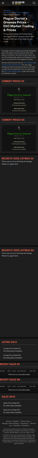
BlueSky (16, 421)
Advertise (17, 425)
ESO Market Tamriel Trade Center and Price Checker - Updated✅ (16, 13)
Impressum (24, 423)
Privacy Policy (25, 421)
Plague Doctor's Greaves (19, 95)
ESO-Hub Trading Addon (12, 71)
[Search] (34, 3)
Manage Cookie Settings (10, 423)
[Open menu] (3, 3)
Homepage (7, 10)
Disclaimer (25, 425)
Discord (8, 421)
